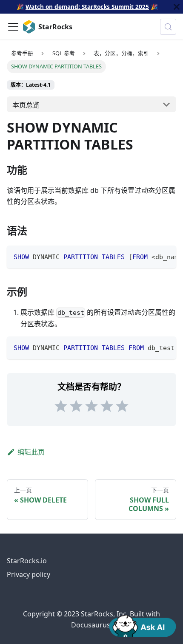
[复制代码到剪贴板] (166, 256)
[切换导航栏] (13, 26)
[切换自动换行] (150, 256)
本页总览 (26, 105)
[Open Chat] (142, 625)
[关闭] (176, 7)
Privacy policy (28, 574)
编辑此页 (31, 452)
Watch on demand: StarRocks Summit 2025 (87, 7)
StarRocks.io (27, 560)
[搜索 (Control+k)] (168, 27)
